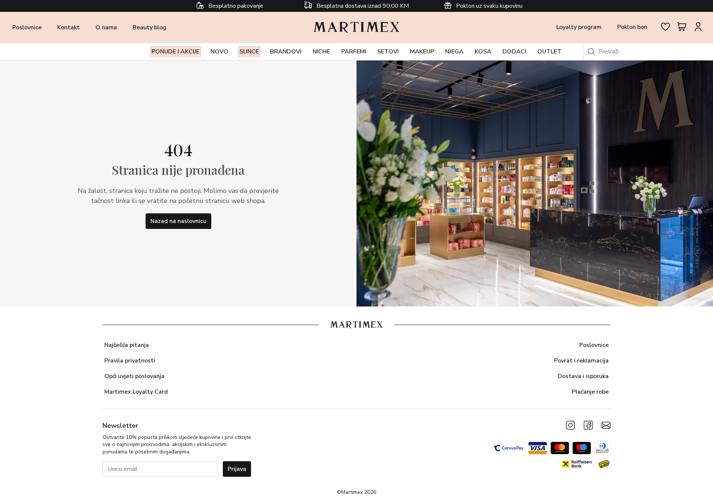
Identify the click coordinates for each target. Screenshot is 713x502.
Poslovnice (27, 27)
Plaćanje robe (590, 392)
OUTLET (549, 51)
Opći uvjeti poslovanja (134, 376)
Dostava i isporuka (583, 376)
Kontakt (68, 27)
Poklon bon (632, 27)
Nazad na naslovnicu (178, 221)
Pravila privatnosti (129, 361)
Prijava (237, 469)
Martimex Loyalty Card (136, 392)
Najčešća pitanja (126, 345)
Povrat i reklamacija (581, 361)
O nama (106, 27)
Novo (219, 51)
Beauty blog (149, 27)
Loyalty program (579, 27)
